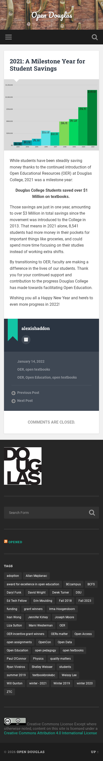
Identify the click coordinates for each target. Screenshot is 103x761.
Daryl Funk (14, 592)
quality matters (60, 658)
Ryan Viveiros (16, 667)
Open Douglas (51, 15)
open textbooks (38, 369)
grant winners (33, 609)
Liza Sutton (14, 625)
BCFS (91, 584)
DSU (79, 592)
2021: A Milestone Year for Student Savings (47, 64)
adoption (13, 576)
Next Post (25, 401)
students (65, 667)
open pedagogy (45, 650)
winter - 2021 (38, 683)
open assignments (19, 642)
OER (20, 369)
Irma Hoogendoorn (62, 609)
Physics (38, 658)
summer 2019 (16, 675)
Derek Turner (60, 592)
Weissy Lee (69, 675)
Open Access (83, 634)
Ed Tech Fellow (17, 601)
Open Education (38, 377)
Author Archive (26, 339)
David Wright (37, 592)
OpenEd (15, 542)
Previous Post (28, 393)
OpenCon (44, 642)
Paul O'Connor (16, 658)
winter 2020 (85, 683)
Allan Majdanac (36, 576)
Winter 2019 (62, 683)
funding (12, 609)
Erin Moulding (43, 601)
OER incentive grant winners (25, 634)
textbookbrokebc (43, 675)
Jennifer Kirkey (38, 617)
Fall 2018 (65, 601)
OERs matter (59, 634)
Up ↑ (95, 752)
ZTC (9, 692)
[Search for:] (51, 513)
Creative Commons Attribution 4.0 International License (50, 733)
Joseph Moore (64, 617)
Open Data (65, 642)
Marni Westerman (41, 625)
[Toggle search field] (95, 37)
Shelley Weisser (42, 667)
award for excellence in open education (33, 584)
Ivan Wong (14, 617)
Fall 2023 (84, 601)
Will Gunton (14, 683)
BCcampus (73, 584)
